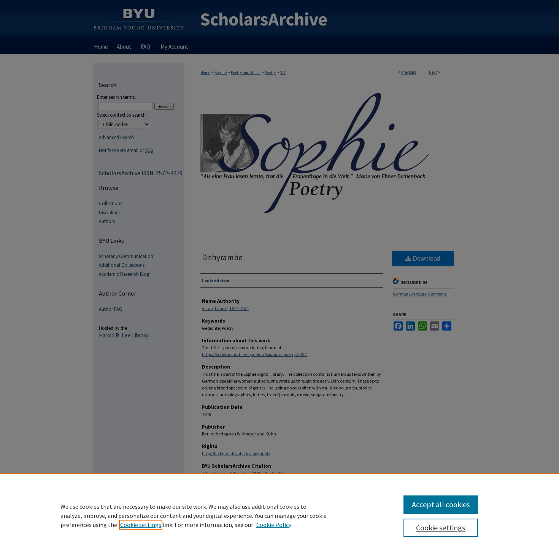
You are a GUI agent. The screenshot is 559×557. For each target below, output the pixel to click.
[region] (279, 515)
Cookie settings (140, 525)
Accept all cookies (441, 504)
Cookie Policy (273, 525)
